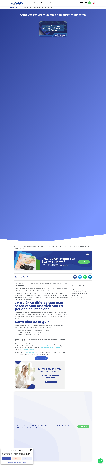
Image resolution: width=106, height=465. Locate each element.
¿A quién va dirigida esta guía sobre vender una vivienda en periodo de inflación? (80, 292)
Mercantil (54, 19)
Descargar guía (41, 358)
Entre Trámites (14, 7)
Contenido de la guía (79, 298)
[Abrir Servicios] (47, 3)
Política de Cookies (12, 462)
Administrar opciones (27, 458)
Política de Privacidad (21, 462)
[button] (31, 450)
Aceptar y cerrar (7, 458)
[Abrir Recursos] (55, 3)
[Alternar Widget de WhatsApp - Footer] (100, 460)
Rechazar (16, 458)
